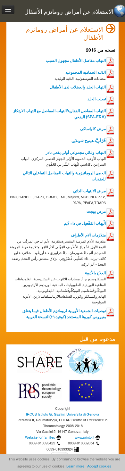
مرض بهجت (96, 211)
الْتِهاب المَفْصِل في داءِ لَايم (85, 223)
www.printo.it (84, 437)
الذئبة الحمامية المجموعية (85, 72)
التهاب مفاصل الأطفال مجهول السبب (76, 60)
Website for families (40, 437)
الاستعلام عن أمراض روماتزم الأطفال (68, 11)
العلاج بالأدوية (95, 273)
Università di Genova (82, 414)
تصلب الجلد (97, 99)
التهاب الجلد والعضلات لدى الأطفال (78, 87)
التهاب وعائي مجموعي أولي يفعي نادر (76, 152)
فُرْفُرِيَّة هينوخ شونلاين (88, 140)
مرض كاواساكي (93, 129)
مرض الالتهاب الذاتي (89, 191)
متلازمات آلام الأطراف (88, 235)
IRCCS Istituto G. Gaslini (45, 414)
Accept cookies (99, 465)
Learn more (75, 465)
